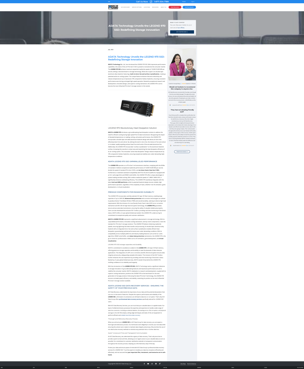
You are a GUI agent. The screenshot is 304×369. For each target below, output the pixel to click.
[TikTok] (160, 363)
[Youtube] (148, 363)
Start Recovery (175, 7)
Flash (265, 367)
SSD (34, 367)
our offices (181, 28)
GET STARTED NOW (181, 31)
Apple (98, 367)
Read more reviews (181, 151)
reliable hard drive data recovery (130, 315)
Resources (155, 7)
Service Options (137, 7)
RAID (66, 367)
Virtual (165, 367)
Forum (184, 1)
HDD (2, 367)
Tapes (232, 367)
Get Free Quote (189, 7)
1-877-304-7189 (152, 1)
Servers (199, 367)
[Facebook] (144, 363)
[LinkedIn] (156, 363)
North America (191, 364)
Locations (147, 7)
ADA (109, 1)
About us (163, 7)
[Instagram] (152, 363)
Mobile (131, 367)
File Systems (300, 367)
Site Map (183, 364)
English (192, 1)
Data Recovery (125, 7)
